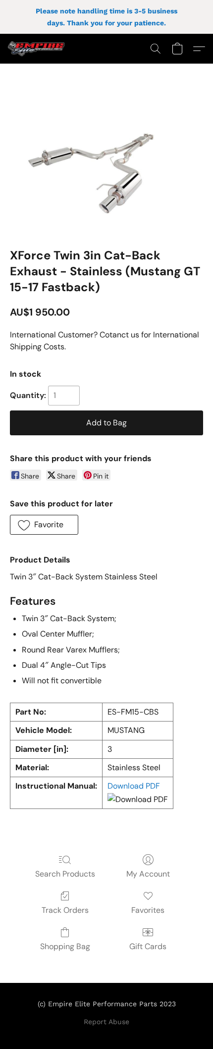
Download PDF (133, 786)
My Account (148, 874)
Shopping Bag (65, 946)
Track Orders (65, 910)
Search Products (65, 874)
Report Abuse (106, 1022)
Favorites (147, 910)
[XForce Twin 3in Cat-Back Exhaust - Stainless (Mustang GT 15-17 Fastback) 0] (106, 168)
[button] (37, 49)
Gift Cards (147, 946)
